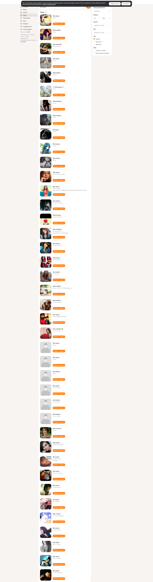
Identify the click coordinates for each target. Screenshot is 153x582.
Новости (23, 36)
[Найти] (88, 7)
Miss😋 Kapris (57, 215)
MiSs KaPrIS (56, 443)
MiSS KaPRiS (56, 73)
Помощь (32, 34)
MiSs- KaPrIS (56, 514)
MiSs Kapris (56, 172)
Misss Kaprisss (57, 115)
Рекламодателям (25, 34)
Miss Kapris (56, 16)
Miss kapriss (56, 258)
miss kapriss (56, 201)
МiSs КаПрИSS (57, 229)
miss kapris (56, 471)
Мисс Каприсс (57, 428)
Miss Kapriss (56, 144)
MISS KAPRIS (57, 30)
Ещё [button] (27, 36)
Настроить (126, 4)
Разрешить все (114, 4)
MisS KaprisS (56, 414)
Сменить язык (24, 32)
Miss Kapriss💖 (57, 44)
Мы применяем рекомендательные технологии (28, 40)
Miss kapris (56, 457)
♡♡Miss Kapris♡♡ (58, 87)
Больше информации (49, 4)
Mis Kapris (56, 130)
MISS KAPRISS (57, 101)
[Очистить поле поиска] (85, 7)
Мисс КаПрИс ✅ (58, 329)
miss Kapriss (56, 400)
